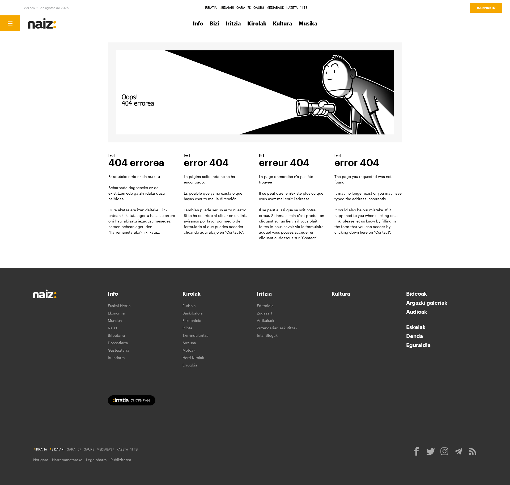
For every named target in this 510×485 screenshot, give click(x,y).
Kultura (282, 23)
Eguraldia (418, 345)
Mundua (115, 320)
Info (198, 23)
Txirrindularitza (195, 335)
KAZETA (292, 7)
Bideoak (416, 293)
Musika (308, 23)
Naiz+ (112, 328)
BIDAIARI (227, 7)
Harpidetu (486, 8)
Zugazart (264, 313)
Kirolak (256, 23)
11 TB (303, 7)
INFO (54, 23)
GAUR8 (258, 7)
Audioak (416, 311)
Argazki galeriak (426, 302)
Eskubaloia (191, 320)
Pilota (187, 328)
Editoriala (265, 305)
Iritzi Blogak (267, 335)
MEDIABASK (275, 7)
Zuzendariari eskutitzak (277, 328)
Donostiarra (118, 342)
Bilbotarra (116, 335)
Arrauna (189, 342)
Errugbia (189, 365)
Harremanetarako (67, 459)
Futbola (189, 305)
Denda (414, 336)
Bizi (214, 23)
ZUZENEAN (140, 400)
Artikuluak (265, 320)
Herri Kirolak (193, 357)
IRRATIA (211, 7)
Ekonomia (116, 313)
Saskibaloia (192, 313)
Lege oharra (96, 459)
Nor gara (40, 459)
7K (249, 7)
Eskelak (416, 327)
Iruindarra (116, 357)
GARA (240, 7)
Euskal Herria (119, 305)
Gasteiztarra (118, 350)
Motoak (188, 350)
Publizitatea (120, 459)
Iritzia (233, 23)
